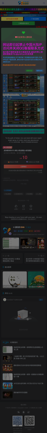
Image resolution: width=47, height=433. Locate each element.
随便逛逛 (29, 70)
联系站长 (40, 70)
